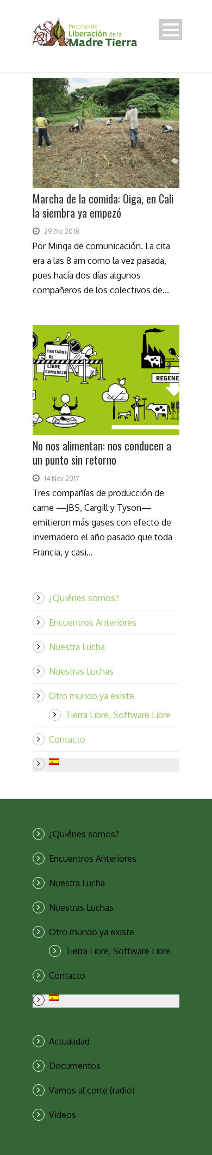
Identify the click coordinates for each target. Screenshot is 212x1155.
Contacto (67, 739)
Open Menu (170, 29)
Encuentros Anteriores (92, 622)
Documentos (75, 1065)
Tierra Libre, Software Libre (118, 714)
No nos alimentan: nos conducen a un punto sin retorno (102, 452)
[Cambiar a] (114, 761)
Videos (62, 1114)
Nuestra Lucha (77, 646)
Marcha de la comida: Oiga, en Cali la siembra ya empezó (103, 205)
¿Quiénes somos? (84, 597)
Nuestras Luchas (81, 671)
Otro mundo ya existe (91, 695)
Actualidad (69, 1041)
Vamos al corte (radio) (92, 1090)
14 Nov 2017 (61, 478)
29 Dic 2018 (61, 231)
